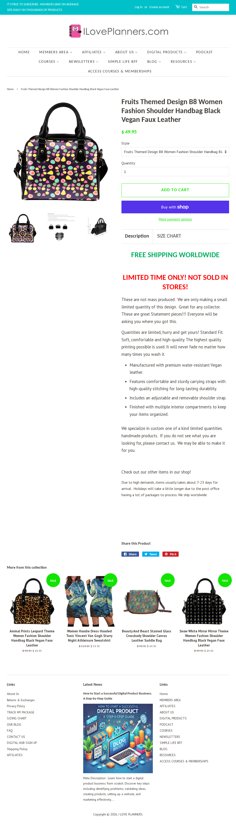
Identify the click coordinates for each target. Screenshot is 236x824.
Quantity (128, 163)
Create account (159, 7)
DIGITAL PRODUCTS (165, 52)
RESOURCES (182, 62)
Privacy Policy (16, 706)
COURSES (48, 62)
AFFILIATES (92, 52)
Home (24, 52)
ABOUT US (125, 52)
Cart (184, 7)
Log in (138, 7)
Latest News (92, 685)
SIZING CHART (17, 718)
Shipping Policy (17, 749)
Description (137, 236)
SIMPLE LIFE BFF (123, 62)
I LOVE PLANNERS (130, 814)
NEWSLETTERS (82, 62)
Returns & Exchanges (21, 700)
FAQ (10, 730)
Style (125, 143)
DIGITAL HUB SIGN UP (22, 743)
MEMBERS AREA (54, 52)
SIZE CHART (169, 236)
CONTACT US (16, 737)
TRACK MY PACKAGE (20, 712)
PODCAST (204, 52)
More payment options (175, 219)
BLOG (153, 62)
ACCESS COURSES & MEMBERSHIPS (120, 71)
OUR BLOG (14, 724)
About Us (13, 694)
